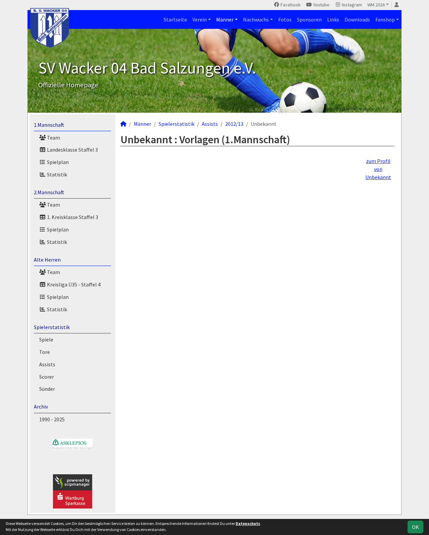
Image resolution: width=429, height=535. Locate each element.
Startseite (175, 19)
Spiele (46, 339)
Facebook (290, 5)
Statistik (56, 174)
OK (415, 527)
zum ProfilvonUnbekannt (378, 169)
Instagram (351, 5)
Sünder (47, 388)
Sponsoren (309, 19)
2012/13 (234, 123)
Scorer (46, 376)
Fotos (285, 19)
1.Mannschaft (49, 124)
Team (53, 137)
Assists (47, 364)
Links (333, 19)
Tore (44, 352)
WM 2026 (376, 5)
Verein (199, 19)
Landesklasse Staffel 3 (72, 149)
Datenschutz (248, 523)
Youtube (320, 5)
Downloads (357, 19)
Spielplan (57, 162)
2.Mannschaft (49, 192)
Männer (225, 19)
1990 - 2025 (52, 419)
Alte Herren (47, 259)
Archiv (41, 406)
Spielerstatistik (52, 327)
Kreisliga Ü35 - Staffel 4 (73, 284)
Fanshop (385, 19)
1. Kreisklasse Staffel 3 (72, 217)
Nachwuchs (256, 19)
